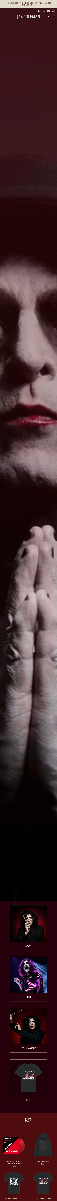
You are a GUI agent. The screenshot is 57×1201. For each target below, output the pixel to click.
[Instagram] (44, 11)
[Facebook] (39, 11)
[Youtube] (48, 11)
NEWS (28, 997)
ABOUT (28, 945)
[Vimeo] (53, 11)
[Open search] (48, 17)
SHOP (28, 1099)
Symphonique (28, 1048)
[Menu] (3, 17)
